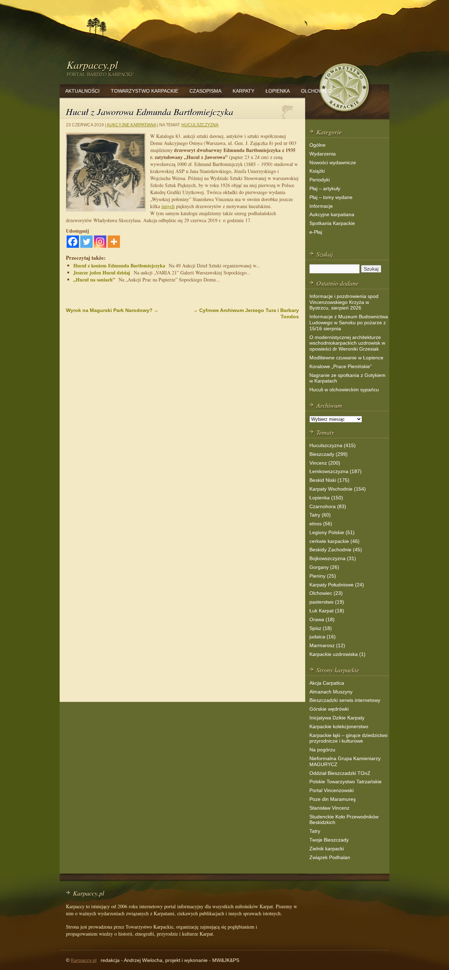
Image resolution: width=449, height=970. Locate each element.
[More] (114, 241)
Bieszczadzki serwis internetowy (344, 700)
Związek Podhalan (329, 857)
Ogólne (317, 145)
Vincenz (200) (324, 463)
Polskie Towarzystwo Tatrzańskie (345, 781)
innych (168, 206)
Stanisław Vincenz (329, 808)
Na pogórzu (322, 749)
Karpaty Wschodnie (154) (337, 489)
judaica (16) (322, 636)
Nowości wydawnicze (332, 162)
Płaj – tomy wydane (331, 197)
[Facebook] (73, 241)
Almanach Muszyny (331, 692)
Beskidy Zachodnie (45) (335, 549)
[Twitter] (86, 241)
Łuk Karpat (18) (326, 610)
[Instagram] (100, 241)
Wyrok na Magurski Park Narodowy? (112, 310)
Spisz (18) (320, 628)
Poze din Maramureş (332, 799)
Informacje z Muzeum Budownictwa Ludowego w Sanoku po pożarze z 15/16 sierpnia (348, 322)
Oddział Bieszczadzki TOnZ (339, 773)
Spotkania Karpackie (332, 223)
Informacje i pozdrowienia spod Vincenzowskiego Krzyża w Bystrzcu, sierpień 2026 (343, 302)
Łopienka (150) (326, 497)
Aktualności (82, 91)
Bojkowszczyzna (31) (332, 558)
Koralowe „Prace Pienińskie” (340, 366)
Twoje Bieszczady (329, 840)
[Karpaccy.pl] (344, 114)
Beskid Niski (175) (329, 480)
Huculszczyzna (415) (332, 445)
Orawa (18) (322, 619)
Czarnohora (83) (327, 506)
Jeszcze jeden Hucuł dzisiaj (101, 272)
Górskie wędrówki (329, 709)
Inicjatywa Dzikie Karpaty (336, 717)
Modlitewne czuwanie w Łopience (346, 357)
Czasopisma (205, 91)
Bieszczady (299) (328, 454)
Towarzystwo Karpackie (144, 91)
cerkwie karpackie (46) (334, 541)
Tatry (314, 831)
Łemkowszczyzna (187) (335, 471)
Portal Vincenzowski (331, 790)
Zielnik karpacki (326, 848)
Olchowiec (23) (326, 593)
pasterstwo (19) (326, 602)
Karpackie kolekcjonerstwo (338, 726)
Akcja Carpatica (326, 683)
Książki (317, 171)
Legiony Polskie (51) (332, 532)
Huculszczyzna (200, 124)
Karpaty (243, 91)
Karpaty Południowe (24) (336, 584)
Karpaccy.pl (92, 65)
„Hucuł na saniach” (94, 279)
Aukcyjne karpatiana (131, 124)
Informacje (321, 206)
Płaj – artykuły (324, 188)
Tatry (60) (320, 515)
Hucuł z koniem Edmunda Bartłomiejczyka (119, 265)
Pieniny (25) (322, 576)
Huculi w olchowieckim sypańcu (344, 389)
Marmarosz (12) (327, 645)
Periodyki (319, 179)
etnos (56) (320, 523)
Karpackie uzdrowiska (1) (337, 654)
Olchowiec (316, 91)
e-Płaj (315, 232)
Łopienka (278, 91)
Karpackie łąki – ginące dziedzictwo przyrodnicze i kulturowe (348, 738)
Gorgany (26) (324, 567)
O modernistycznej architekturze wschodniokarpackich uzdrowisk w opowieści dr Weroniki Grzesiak (347, 343)
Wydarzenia (322, 154)
